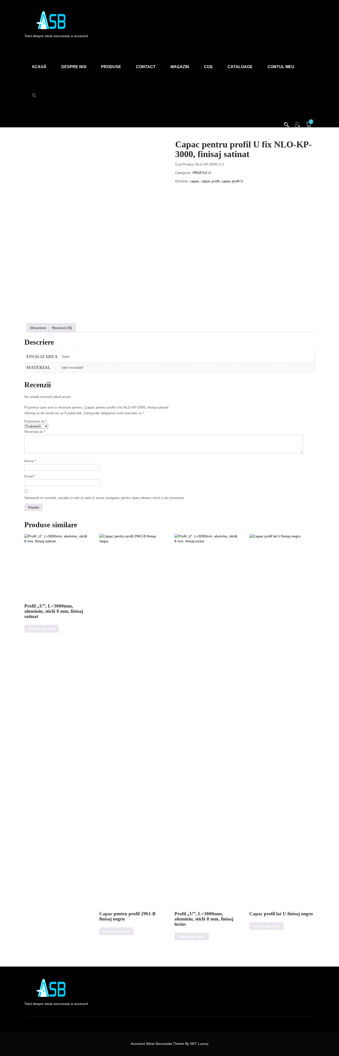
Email (29, 476)
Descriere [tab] (38, 328)
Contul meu (281, 67)
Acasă (39, 67)
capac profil (210, 181)
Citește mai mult (41, 629)
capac (194, 181)
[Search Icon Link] (34, 92)
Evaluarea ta (35, 421)
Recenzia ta (34, 432)
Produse (111, 67)
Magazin (179, 67)
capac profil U (232, 181)
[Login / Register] (297, 124)
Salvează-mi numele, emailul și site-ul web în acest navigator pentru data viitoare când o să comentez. (104, 498)
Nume (30, 461)
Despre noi (73, 67)
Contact (146, 67)
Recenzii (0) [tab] (62, 328)
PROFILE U (202, 173)
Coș (208, 67)
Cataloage (240, 67)
